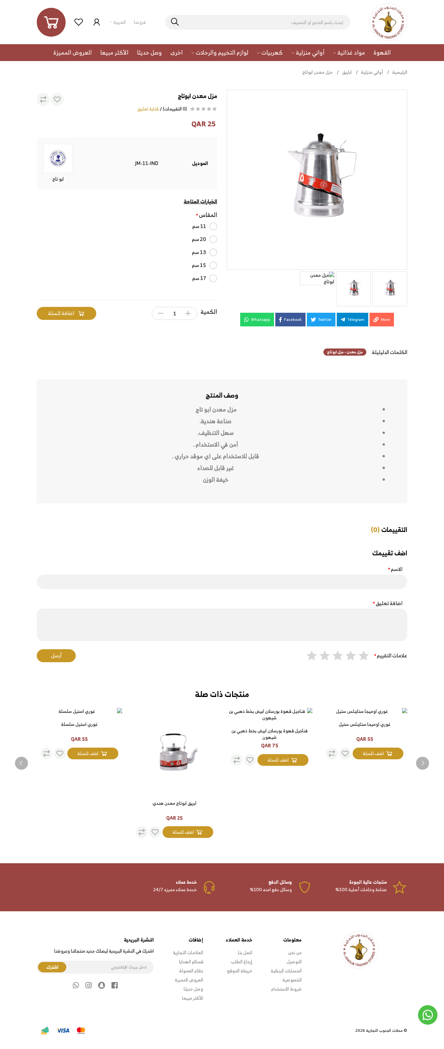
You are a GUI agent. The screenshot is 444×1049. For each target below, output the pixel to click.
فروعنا (140, 22)
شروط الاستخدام (286, 989)
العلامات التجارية (188, 952)
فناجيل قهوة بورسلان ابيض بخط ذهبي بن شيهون (269, 733)
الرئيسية (399, 72)
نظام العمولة (191, 970)
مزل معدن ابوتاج (317, 72)
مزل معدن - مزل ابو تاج (345, 351)
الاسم (396, 569)
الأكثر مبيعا (114, 52)
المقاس (208, 215)
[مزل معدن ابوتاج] (317, 180)
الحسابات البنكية (286, 970)
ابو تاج (58, 178)
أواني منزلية (310, 52)
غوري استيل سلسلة (79, 724)
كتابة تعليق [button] (148, 109)
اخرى (176, 52)
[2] (351, 656)
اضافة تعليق (389, 604)
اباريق (347, 72)
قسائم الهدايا (191, 961)
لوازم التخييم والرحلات (222, 52)
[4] (325, 656)
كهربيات (272, 52)
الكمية (209, 312)
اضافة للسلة (61, 313)
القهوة (382, 52)
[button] (51, 22)
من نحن (295, 952)
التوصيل (294, 961)
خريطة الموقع (239, 970)
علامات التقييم (392, 655)
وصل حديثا (149, 52)
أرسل (56, 655)
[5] (312, 656)
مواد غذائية (351, 52)
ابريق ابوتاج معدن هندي (174, 803)
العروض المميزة (72, 52)
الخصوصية (292, 980)
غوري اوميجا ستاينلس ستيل (364, 724)
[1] (364, 656)
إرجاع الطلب (241, 961)
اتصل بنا (245, 952)
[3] (338, 656)
